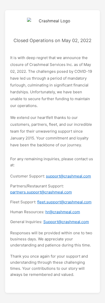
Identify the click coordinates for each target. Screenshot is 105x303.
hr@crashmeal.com (62, 211)
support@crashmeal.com (68, 176)
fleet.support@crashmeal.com (64, 202)
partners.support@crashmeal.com (41, 192)
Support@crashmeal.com (66, 221)
